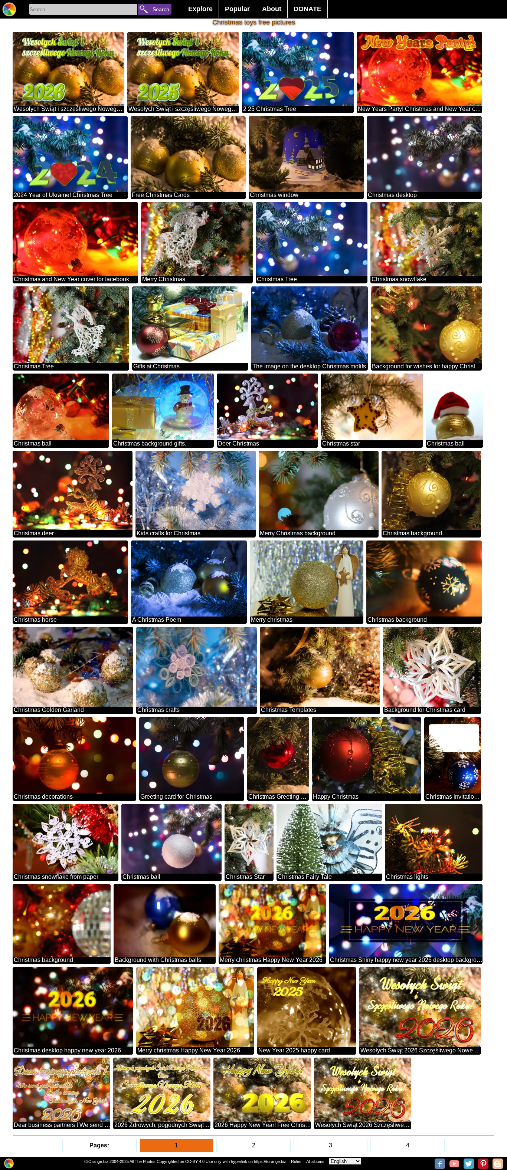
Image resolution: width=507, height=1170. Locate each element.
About (271, 9)
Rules (296, 1161)
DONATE (307, 9)
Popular (237, 9)
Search (161, 9)
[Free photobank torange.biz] (9, 9)
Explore (200, 9)
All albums (315, 1161)
